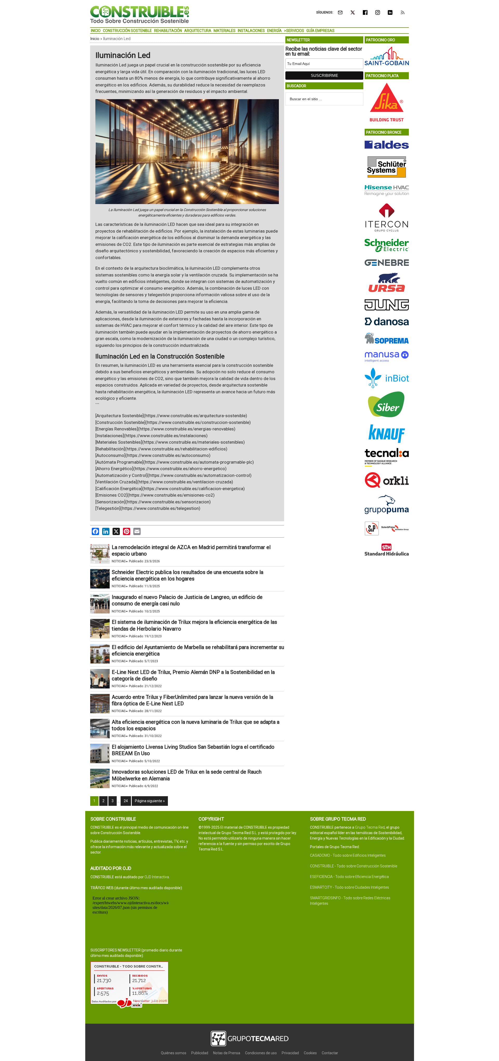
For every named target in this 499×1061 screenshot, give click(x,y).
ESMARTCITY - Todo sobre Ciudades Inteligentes (349, 887)
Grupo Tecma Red (370, 827)
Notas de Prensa (226, 1053)
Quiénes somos (173, 1053)
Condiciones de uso (261, 1053)
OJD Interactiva (157, 877)
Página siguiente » (150, 801)
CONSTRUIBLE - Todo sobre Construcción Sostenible (353, 866)
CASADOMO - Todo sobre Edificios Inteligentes (348, 855)
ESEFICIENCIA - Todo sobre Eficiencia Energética (349, 877)
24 (126, 801)
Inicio (94, 38)
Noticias (119, 561)
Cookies (310, 1053)
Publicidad (199, 1053)
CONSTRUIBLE (139, 14)
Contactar (330, 1053)
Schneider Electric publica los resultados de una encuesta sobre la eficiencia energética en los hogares (187, 575)
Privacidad (290, 1053)
